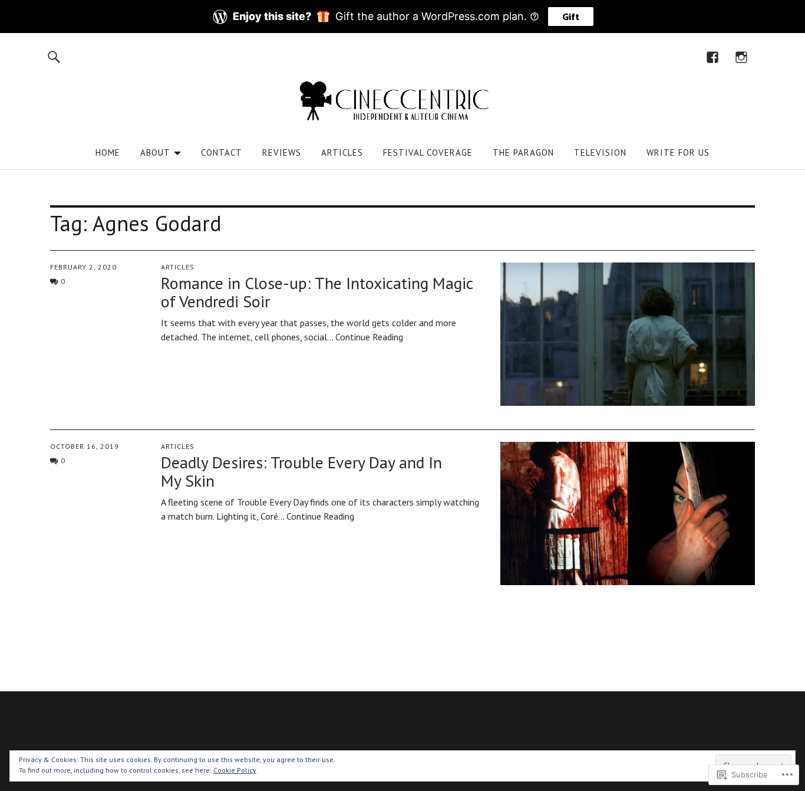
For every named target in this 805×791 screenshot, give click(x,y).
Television (600, 152)
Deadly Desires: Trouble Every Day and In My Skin (301, 471)
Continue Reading (369, 337)
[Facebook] (713, 56)
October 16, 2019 (84, 446)
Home (107, 152)
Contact (221, 152)
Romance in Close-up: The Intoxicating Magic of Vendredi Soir (317, 292)
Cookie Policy (234, 770)
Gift (570, 16)
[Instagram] (741, 56)
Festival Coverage (428, 152)
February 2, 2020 (83, 266)
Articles (342, 152)
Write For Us (678, 152)
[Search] (53, 56)
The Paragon (523, 152)
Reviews (281, 152)
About (155, 152)
